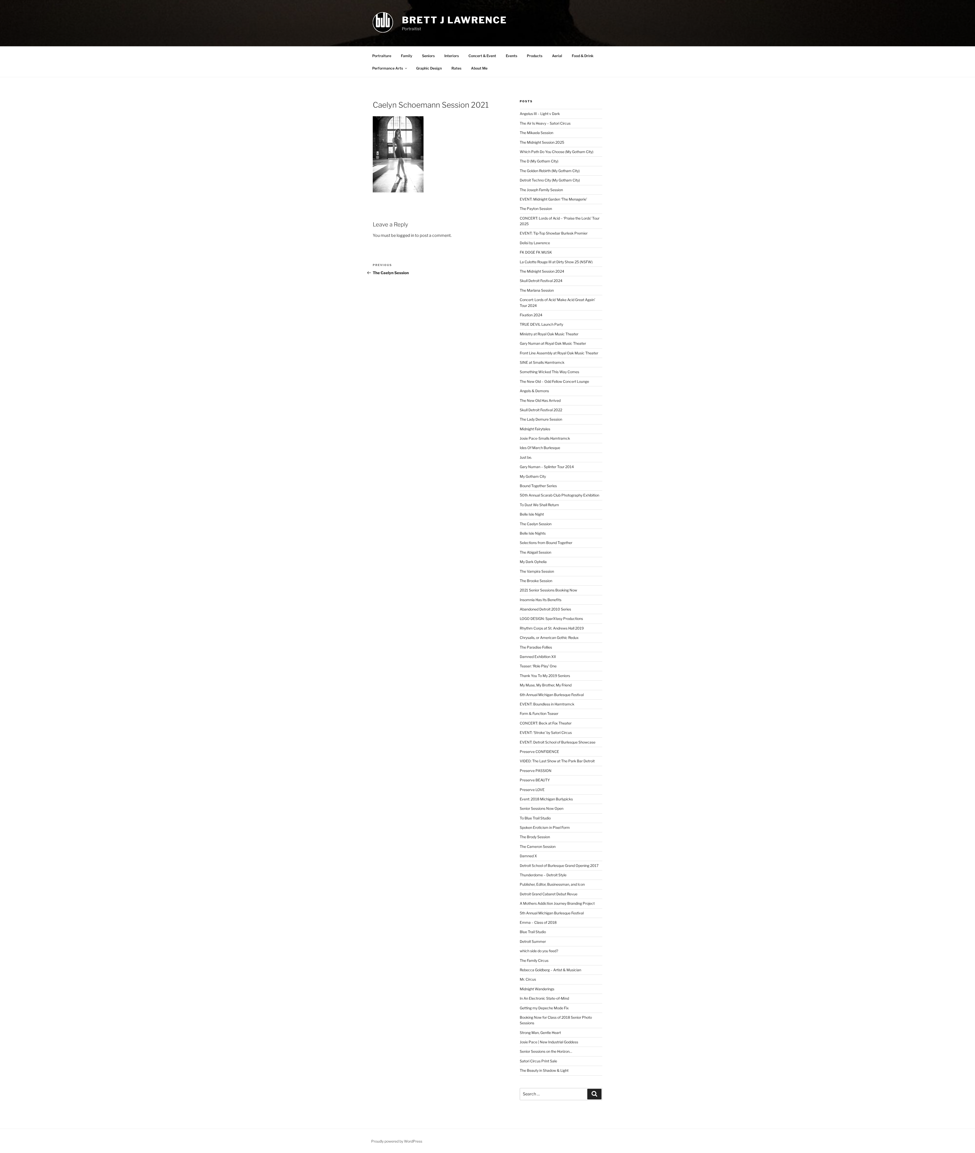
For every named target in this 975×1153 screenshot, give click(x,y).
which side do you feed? (539, 951)
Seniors (428, 56)
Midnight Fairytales (535, 429)
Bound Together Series (538, 486)
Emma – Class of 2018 (538, 922)
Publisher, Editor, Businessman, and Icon (552, 884)
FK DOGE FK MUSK (536, 252)
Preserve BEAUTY (535, 780)
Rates (456, 68)
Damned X (528, 856)
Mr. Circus (528, 979)
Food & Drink (582, 56)
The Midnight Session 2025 (542, 142)
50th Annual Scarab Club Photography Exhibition (559, 495)
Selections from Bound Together (546, 542)
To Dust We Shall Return (539, 505)
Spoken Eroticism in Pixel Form (545, 827)
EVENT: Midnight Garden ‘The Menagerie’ (553, 199)
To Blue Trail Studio (535, 818)
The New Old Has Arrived (540, 400)
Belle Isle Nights (533, 533)
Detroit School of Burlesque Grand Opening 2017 (559, 865)
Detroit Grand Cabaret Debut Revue (548, 894)
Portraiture (381, 56)
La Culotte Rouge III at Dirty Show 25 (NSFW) (556, 262)
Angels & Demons (534, 391)
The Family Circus (534, 960)
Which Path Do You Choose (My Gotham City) (556, 152)
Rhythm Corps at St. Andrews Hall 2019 (552, 628)
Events (511, 56)
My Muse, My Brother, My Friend (546, 685)
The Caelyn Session (535, 524)
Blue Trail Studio (533, 932)
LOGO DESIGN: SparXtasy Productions (551, 618)
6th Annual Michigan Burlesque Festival (552, 695)
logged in (405, 235)
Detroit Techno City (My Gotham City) (550, 180)
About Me (479, 68)
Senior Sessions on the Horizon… (546, 1051)
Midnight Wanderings (537, 989)
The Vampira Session (537, 571)
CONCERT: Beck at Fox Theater (546, 723)
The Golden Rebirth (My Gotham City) (550, 171)
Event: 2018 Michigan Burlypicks (546, 799)
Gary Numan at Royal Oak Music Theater (553, 343)
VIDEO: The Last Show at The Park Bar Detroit (557, 761)
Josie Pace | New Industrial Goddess (549, 1042)
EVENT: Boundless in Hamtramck (547, 704)
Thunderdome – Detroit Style (543, 875)
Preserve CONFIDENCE (539, 751)
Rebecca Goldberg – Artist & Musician (550, 970)
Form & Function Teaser (539, 713)
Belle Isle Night (532, 514)
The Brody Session (535, 837)
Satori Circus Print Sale (538, 1061)
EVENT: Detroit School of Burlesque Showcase (557, 742)
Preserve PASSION (535, 770)
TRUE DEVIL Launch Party (541, 324)
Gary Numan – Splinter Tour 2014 (547, 467)
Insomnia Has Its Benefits (540, 600)
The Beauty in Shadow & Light (544, 1070)
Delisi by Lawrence (535, 243)
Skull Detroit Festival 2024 (541, 280)
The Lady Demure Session (541, 419)
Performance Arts (387, 68)
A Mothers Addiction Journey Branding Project (557, 903)
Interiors (451, 56)
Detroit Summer (533, 941)
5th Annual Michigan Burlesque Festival (552, 913)
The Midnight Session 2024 (542, 271)
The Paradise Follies (536, 647)
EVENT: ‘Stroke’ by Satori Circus (546, 732)
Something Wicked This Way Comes (549, 372)
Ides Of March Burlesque (540, 448)
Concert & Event (482, 56)
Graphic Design (429, 68)
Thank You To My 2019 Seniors (545, 675)
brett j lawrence (454, 20)
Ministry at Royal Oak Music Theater (549, 334)
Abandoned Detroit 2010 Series (545, 609)
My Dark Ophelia (533, 561)
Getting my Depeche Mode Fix (544, 1008)
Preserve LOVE (532, 789)
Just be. (526, 457)
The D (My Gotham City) (539, 161)
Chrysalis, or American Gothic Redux (549, 637)
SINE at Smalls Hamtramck (542, 362)
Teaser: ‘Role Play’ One (538, 666)
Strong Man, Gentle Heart (540, 1032)
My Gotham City (533, 476)
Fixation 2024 (531, 315)
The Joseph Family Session (541, 190)
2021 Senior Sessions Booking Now (548, 590)
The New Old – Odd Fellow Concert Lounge (554, 381)
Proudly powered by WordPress (396, 1141)
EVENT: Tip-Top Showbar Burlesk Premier (554, 233)
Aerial (557, 56)
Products (534, 56)
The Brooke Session (536, 581)
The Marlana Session (537, 290)
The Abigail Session (535, 552)
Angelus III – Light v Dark (540, 113)
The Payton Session (536, 208)
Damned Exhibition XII (538, 656)
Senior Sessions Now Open (541, 808)
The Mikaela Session (536, 132)
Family (406, 56)
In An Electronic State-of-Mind (544, 998)
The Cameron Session (538, 846)
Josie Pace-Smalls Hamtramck (545, 438)
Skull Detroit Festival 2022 (541, 410)
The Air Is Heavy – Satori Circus (545, 123)
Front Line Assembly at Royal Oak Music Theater (559, 353)
